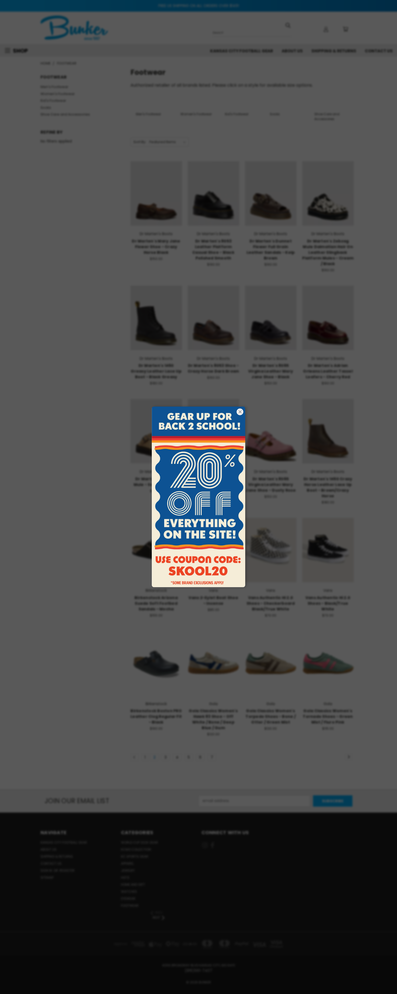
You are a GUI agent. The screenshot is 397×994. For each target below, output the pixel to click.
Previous (382, 977)
